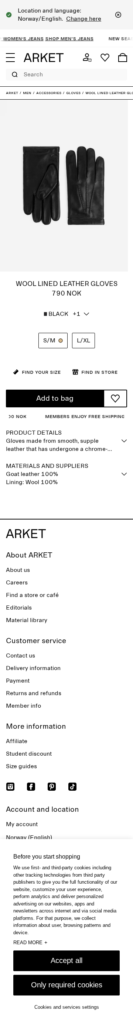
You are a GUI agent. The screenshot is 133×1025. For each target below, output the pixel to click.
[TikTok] (72, 786)
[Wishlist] (104, 57)
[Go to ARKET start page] (44, 57)
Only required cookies (66, 985)
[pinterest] (51, 786)
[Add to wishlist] (115, 398)
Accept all (66, 960)
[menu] (10, 57)
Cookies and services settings (66, 1007)
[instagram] (10, 786)
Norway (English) (29, 838)
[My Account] (87, 57)
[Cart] (122, 57)
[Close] (118, 15)
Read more (30, 942)
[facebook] (31, 786)
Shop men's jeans (65, 38)
